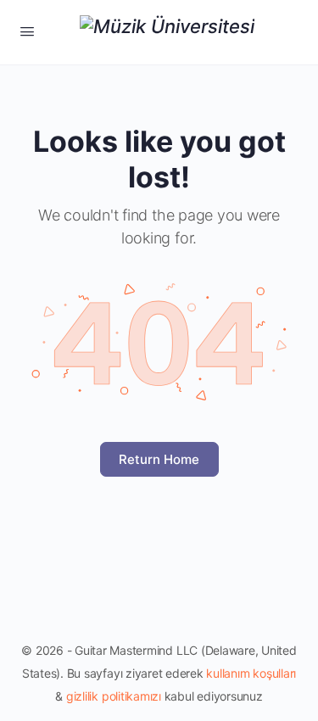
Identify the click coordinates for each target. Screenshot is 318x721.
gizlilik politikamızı (113, 696)
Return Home (159, 459)
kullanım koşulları (251, 673)
